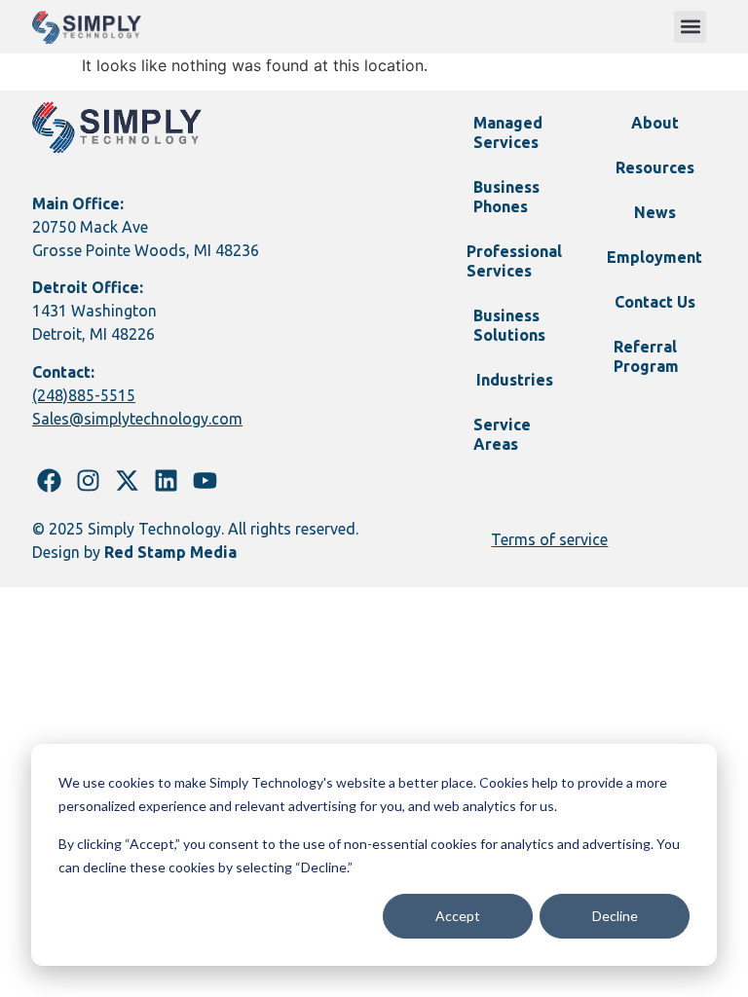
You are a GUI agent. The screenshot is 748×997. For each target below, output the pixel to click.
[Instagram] (88, 480)
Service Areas (502, 434)
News (655, 212)
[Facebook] (49, 480)
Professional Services (514, 260)
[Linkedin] (166, 480)
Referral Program (646, 356)
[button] (690, 27)
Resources (655, 167)
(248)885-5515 (83, 395)
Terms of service (549, 539)
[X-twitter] (127, 480)
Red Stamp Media (170, 552)
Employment (654, 257)
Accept (457, 915)
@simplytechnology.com (156, 418)
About (655, 122)
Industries (514, 379)
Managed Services (507, 132)
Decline (615, 915)
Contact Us (655, 302)
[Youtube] (205, 480)
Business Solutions (509, 325)
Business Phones (506, 196)
